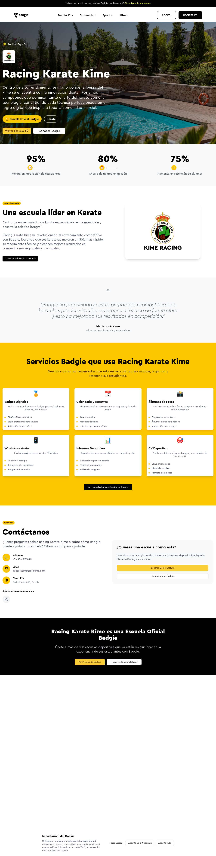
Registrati (190, 15)
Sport (106, 15)
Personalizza (116, 843)
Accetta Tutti (164, 843)
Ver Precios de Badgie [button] (89, 662)
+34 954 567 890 (22, 559)
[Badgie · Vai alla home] (22, 15)
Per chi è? (64, 15)
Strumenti (86, 15)
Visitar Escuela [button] (14, 130)
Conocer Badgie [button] (49, 130)
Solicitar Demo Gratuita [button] (162, 568)
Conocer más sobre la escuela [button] (20, 258)
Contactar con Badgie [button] (162, 576)
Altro (122, 15)
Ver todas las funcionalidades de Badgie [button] (108, 487)
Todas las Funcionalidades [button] (124, 662)
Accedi (166, 15)
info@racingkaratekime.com (29, 571)
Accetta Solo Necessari (140, 843)
